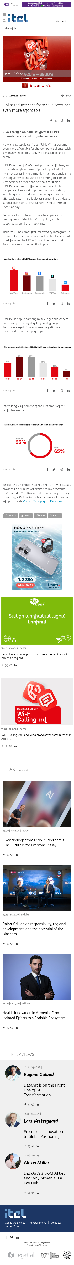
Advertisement (38, 1223)
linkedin (56, 516)
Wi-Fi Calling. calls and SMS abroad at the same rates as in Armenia (36, 737)
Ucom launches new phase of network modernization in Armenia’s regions (34, 656)
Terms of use (12, 1226)
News (23, 96)
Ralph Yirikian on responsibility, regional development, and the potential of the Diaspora (34, 929)
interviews (21, 1055)
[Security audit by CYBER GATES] (50, 1255)
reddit (42, 516)
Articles (26, 831)
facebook (11, 516)
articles (18, 769)
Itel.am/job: (10, 28)
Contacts (56, 1223)
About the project (15, 1223)
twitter (27, 516)
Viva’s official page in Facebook (42, 501)
